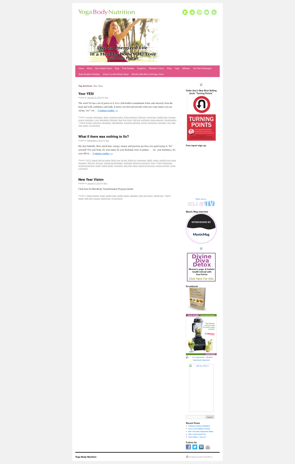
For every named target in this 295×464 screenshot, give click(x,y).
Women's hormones (141, 163)
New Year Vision (125, 120)
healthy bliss (162, 117)
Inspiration (89, 120)
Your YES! (86, 93)
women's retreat (162, 165)
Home (81, 68)
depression (98, 117)
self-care (99, 163)
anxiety (89, 117)
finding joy (142, 117)
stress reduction (157, 120)
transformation (171, 120)
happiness (151, 117)
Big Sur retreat (104, 160)
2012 (89, 160)
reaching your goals (167, 160)
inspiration (161, 122)
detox (106, 117)
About (89, 68)
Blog (117, 68)
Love (97, 120)
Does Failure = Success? (197, 437)
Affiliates (186, 68)
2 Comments (94, 125)
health (149, 160)
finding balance (130, 117)
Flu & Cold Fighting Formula (199, 428)
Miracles (113, 120)
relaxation (82, 163)
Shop (169, 68)
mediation (134, 195)
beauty (94, 160)
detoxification (117, 122)
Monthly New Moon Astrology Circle (147, 74)
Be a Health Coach (103, 68)
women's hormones (146, 165)
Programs (141, 68)
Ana (106, 97)
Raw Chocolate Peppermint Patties (200, 431)
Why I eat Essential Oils (197, 434)
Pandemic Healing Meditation (199, 426)
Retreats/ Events (156, 68)
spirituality (145, 120)
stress (85, 125)
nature (155, 160)
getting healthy (93, 195)
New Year (128, 165)
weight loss (158, 195)
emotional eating (116, 117)
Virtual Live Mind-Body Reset (116, 74)
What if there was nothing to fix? (103, 136)
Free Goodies (128, 68)
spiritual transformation (113, 163)
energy (144, 122)
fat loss (124, 160)
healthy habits (123, 195)
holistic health (107, 165)
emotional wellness (132, 122)
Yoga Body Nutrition (85, 456)
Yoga (177, 68)
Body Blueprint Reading (89, 74)
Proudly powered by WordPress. (201, 457)
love (169, 122)
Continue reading (108, 110)
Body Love (115, 160)
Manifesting (104, 120)
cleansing (97, 122)
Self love (136, 120)
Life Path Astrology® (202, 68)
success (96, 198)
